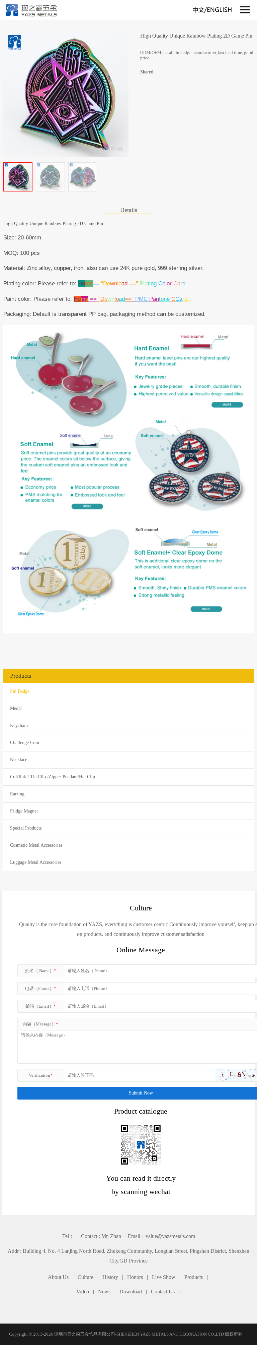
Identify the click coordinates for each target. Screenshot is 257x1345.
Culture (85, 1277)
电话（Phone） (40, 988)
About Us (58, 1277)
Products (193, 1277)
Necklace (18, 759)
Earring (17, 793)
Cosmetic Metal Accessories (36, 845)
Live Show (163, 1277)
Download (130, 1291)
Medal (16, 708)
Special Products (25, 828)
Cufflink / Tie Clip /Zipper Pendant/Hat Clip (52, 776)
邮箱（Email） (40, 1006)
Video (82, 1291)
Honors (135, 1277)
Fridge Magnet (24, 811)
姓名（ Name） (40, 970)
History (110, 1277)
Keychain (19, 725)
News (104, 1291)
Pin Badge (19, 691)
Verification (41, 1075)
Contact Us (163, 1291)
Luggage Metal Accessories (35, 862)
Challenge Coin (24, 742)
